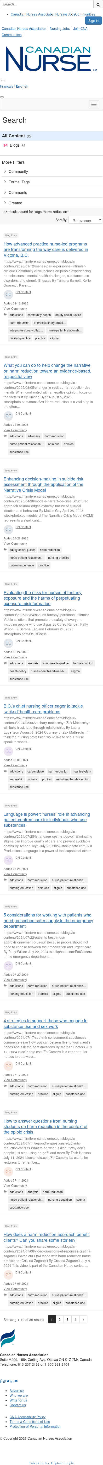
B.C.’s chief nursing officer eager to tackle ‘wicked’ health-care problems (43, 708)
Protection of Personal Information (35, 1426)
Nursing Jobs (65, 14)
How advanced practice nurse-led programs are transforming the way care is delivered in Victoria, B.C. (46, 249)
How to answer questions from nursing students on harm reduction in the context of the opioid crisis (45, 1126)
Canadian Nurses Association (33, 14)
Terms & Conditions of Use (30, 1421)
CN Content (23, 292)
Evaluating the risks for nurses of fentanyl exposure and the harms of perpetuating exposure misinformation (43, 598)
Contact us (18, 1404)
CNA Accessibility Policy (28, 1416)
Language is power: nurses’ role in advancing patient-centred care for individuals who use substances (47, 819)
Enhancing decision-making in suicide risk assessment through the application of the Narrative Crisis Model (43, 484)
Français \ (14, 86)
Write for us (18, 1400)
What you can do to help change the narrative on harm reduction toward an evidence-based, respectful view (47, 370)
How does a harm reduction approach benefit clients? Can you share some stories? (47, 1237)
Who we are (19, 1395)
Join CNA (80, 28)
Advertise (17, 1390)
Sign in (93, 20)
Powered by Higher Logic (51, 1463)
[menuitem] (33, 14)
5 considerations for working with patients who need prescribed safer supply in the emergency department (48, 920)
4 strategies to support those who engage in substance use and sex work (45, 1023)
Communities (85, 14)
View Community (15, 308)
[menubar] (51, 31)
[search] (98, 4)
